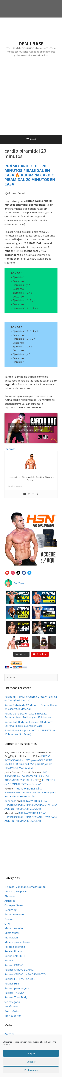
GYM (7, 923)
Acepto (31, 1053)
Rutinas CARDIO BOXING (19, 969)
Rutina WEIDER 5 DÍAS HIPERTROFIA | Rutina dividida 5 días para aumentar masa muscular (30, 792)
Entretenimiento (14, 914)
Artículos (10, 900)
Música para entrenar (17, 942)
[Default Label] (7, 572)
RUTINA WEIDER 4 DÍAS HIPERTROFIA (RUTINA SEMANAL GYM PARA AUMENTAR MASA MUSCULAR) (31, 804)
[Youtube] (24, 494)
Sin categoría (12, 1002)
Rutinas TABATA (14, 992)
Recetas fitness (13, 951)
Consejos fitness (14, 905)
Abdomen (10, 896)
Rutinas (9, 960)
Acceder (9, 1034)
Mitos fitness (12, 933)
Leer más (10, 449)
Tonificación (12, 1006)
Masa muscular (14, 928)
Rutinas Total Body (16, 997)
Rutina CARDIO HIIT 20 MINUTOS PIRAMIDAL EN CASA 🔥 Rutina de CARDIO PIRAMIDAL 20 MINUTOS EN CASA (30, 175)
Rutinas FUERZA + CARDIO (20, 979)
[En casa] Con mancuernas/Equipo (25, 886)
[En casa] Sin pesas (16, 891)
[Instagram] (29, 494)
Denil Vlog (11, 910)
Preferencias (31, 1069)
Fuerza (9, 919)
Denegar (31, 1061)
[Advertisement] (31, 99)
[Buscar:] (31, 677)
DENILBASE (31, 44)
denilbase (10, 801)
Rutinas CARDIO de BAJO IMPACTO (25, 974)
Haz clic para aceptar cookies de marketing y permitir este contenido (31, 428)
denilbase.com (15, 486)
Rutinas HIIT (12, 983)
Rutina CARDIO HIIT (16, 956)
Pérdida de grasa (15, 946)
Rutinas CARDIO (14, 965)
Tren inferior (12, 1011)
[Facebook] (33, 494)
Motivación (11, 937)
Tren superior (13, 1015)
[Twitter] (37, 494)
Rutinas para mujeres (17, 988)
